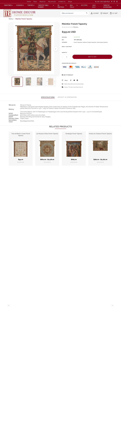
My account (52, 1)
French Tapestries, (78, 42)
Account (96, 13)
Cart (114, 13)
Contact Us (61, 1)
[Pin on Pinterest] (77, 80)
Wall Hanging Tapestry (102, 42)
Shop (35, 1)
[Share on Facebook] (71, 80)
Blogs (70, 1)
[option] (34, 49)
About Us (42, 1)
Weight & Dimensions (67, 97)
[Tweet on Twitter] (74, 80)
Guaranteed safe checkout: (69, 63)
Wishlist (105, 13)
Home (29, 1)
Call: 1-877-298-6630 (103, 1)
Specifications (48, 97)
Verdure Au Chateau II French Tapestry (100, 133)
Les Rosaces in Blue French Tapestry (47, 133)
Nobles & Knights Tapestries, (90, 42)
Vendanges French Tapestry (73, 133)
